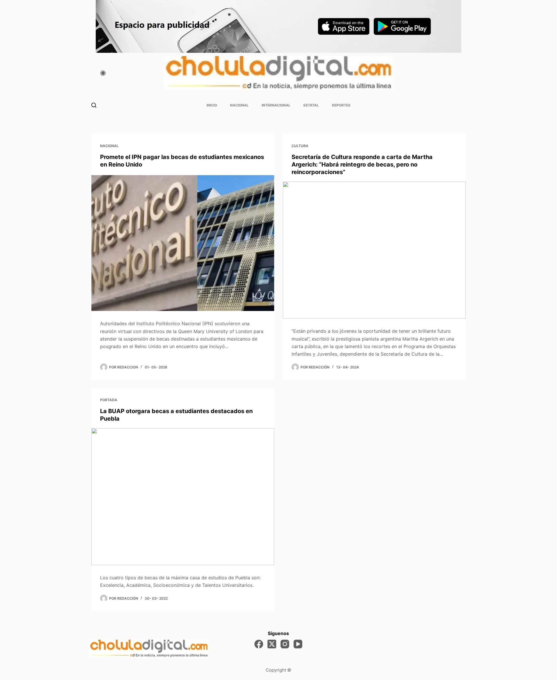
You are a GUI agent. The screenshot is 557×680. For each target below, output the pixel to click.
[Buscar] (93, 105)
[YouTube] (298, 644)
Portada (108, 400)
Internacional (276, 105)
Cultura (300, 146)
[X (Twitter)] (271, 644)
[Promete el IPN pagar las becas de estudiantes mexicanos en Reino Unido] (182, 242)
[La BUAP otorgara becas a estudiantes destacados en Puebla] (182, 496)
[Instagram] (285, 644)
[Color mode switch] (103, 73)
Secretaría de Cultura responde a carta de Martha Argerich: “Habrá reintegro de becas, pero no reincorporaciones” (362, 164)
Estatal (311, 105)
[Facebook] (258, 644)
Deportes (341, 105)
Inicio (212, 105)
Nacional (239, 105)
